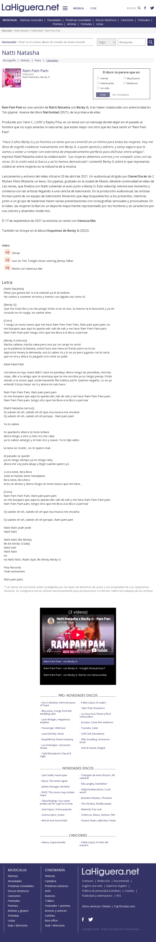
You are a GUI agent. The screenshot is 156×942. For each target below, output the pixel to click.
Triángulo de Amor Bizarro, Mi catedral (97, 776)
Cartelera (50, 881)
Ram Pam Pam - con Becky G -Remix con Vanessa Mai (75, 675)
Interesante (107, 83)
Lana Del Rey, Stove (53, 733)
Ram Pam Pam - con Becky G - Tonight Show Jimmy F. (74, 668)
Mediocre (132, 83)
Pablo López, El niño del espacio (94, 844)
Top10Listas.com (124, 906)
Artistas (71, 24)
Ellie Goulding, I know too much (95, 741)
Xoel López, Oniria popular (57, 809)
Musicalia (7, 30)
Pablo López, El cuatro (93, 702)
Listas (99, 24)
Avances (50, 896)
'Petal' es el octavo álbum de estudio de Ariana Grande (51, 42)
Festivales (144, 20)
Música (78, 8)
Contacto (87, 881)
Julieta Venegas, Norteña (56, 786)
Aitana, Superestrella (53, 842)
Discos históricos (106, 20)
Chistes (106, 906)
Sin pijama (10, 112)
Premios (58, 24)
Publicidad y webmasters (97, 895)
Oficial (15, 253)
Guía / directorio (18, 925)
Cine (93, 8)
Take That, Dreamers (93, 708)
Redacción (103, 881)
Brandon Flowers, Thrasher (96, 798)
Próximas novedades (78, 20)
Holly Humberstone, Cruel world (95, 791)
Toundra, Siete (89, 728)
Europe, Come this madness (97, 722)
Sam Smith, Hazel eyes (54, 775)
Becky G (45, 77)
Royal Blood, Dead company (57, 739)
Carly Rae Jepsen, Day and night (55, 755)
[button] (65, 8)
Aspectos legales (116, 886)
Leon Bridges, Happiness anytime (55, 721)
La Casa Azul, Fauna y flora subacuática (95, 715)
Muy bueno (133, 78)
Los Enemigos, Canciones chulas (55, 746)
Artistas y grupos (18, 910)
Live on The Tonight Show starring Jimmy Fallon (42, 261)
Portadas (86, 24)
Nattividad (37, 30)
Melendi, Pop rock (91, 809)
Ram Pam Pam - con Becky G (60, 661)
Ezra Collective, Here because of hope (57, 704)
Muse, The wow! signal (54, 781)
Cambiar (114, 891)
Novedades (54, 20)
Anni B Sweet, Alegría (93, 748)
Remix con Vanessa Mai (26, 268)
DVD (48, 891)
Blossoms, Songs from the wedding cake (56, 712)
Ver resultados (120, 94)
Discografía (9, 60)
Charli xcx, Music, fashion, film (98, 814)
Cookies (129, 891)
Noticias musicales (31, 20)
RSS (118, 895)
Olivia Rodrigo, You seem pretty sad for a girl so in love (56, 802)
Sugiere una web (92, 886)
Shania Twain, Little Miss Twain (98, 820)
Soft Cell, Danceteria (92, 733)
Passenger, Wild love (53, 728)
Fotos (38, 60)
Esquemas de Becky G (63, 230)
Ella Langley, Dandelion (94, 783)
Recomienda (121, 881)
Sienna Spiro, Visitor (53, 814)
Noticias (25, 60)
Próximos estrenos (56, 886)
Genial (104, 78)
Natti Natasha (21, 30)
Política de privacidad (95, 891)
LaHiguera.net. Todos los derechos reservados (110, 929)
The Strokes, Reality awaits (96, 803)
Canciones (127, 20)
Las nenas (9, 186)
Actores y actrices (56, 910)
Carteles (50, 915)
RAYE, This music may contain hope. (57, 793)
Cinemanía (55, 870)
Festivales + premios (57, 905)
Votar (103, 94)
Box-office (51, 920)
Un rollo (104, 88)
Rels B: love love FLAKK (54, 820)
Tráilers (49, 901)
